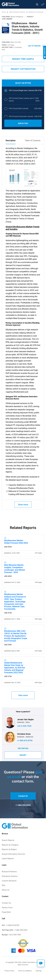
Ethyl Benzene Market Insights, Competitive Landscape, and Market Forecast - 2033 (14, 569)
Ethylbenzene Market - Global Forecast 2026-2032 (16, 541)
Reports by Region (9, 849)
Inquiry (23, 755)
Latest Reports (8, 858)
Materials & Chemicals (36, 12)
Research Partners (9, 871)
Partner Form (7, 907)
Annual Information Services (13, 854)
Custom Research (9, 881)
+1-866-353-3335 (23, 805)
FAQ (3, 885)
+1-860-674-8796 (25, 740)
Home (4, 12)
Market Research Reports (17, 12)
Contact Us (23, 796)
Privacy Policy (9, 971)
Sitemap (38, 971)
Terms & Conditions (25, 971)
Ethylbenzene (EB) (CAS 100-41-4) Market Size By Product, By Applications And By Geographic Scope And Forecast (15, 636)
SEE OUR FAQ (23, 748)
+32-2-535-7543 (24, 726)
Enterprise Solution (10, 876)
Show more (23, 504)
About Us (5, 890)
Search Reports (8, 840)
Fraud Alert (6, 912)
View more (23, 695)
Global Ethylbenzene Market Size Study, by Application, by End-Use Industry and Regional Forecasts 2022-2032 (14, 667)
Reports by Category (10, 845)
